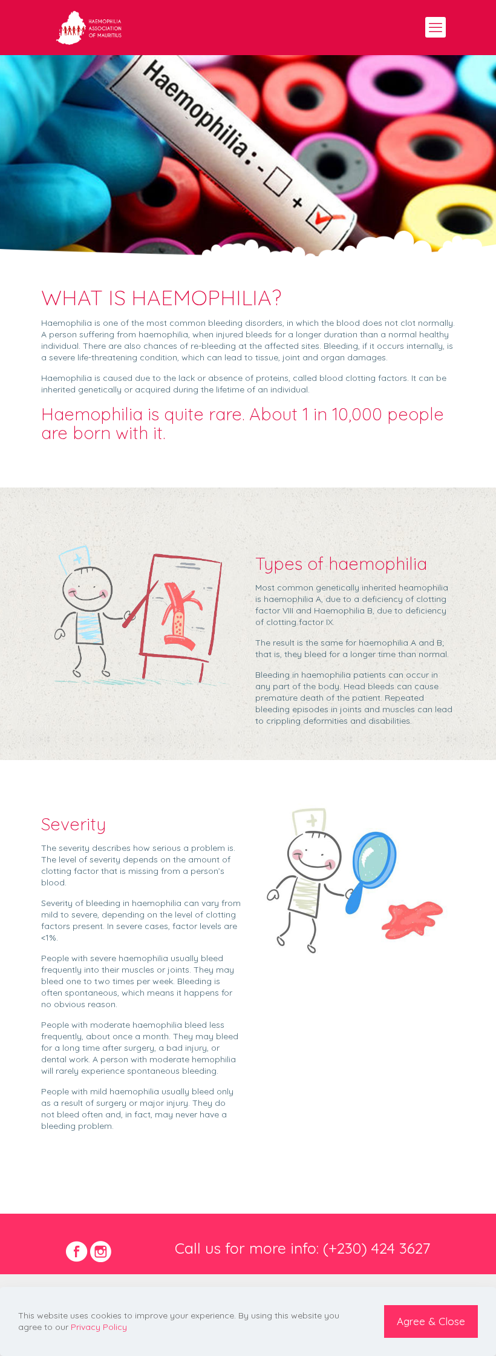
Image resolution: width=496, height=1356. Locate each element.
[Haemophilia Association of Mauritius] (89, 27)
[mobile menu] (435, 27)
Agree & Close (431, 1321)
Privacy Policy (99, 1326)
